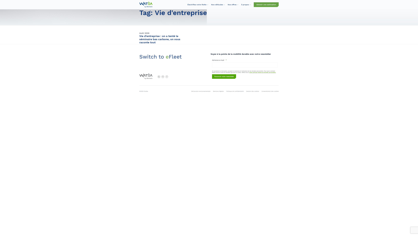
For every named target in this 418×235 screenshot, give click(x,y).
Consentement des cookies (270, 91)
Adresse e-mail (218, 60)
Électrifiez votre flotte (196, 5)
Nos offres (232, 5)
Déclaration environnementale (200, 91)
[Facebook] (166, 76)
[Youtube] (163, 76)
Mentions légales (218, 91)
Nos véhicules (217, 5)
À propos (245, 5)
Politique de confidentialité (235, 91)
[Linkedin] (159, 76)
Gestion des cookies (252, 91)
